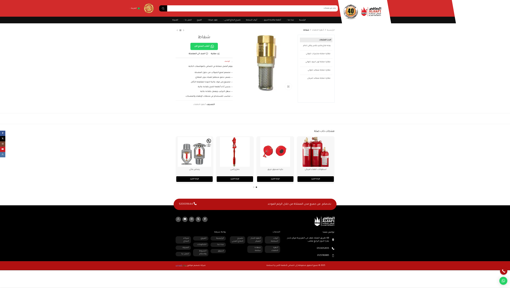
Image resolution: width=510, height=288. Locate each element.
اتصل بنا (185, 254)
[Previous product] (183, 30)
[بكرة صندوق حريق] (275, 152)
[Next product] (177, 30)
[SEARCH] (163, 8)
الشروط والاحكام (202, 252)
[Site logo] (371, 12)
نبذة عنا (220, 245)
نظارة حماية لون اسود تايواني (317, 62)
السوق (221, 251)
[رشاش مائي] (194, 152)
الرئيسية (331, 30)
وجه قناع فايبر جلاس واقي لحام (316, 46)
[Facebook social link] (205, 219)
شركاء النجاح (186, 239)
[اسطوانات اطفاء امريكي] (315, 152)
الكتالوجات (201, 245)
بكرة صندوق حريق (275, 170)
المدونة (186, 248)
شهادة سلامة (258, 249)
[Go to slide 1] (256, 187)
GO (148, 8)
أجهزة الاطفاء (318, 30)
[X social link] (198, 219)
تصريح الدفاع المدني (237, 239)
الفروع (203, 238)
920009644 (186, 204)
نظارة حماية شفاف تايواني (319, 70)
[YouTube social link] (185, 219)
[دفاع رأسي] (235, 152)
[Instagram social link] (191, 219)
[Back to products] (180, 30)
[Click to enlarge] (288, 86)
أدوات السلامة (274, 239)
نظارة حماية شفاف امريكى (318, 78)
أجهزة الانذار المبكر (256, 239)
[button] (503, 281)
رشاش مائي (194, 170)
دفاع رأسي (234, 170)
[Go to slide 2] (253, 187)
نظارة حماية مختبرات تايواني (318, 54)
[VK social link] (178, 219)
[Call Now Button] (503, 271)
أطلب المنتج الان (201, 46)
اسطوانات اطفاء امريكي (315, 170)
